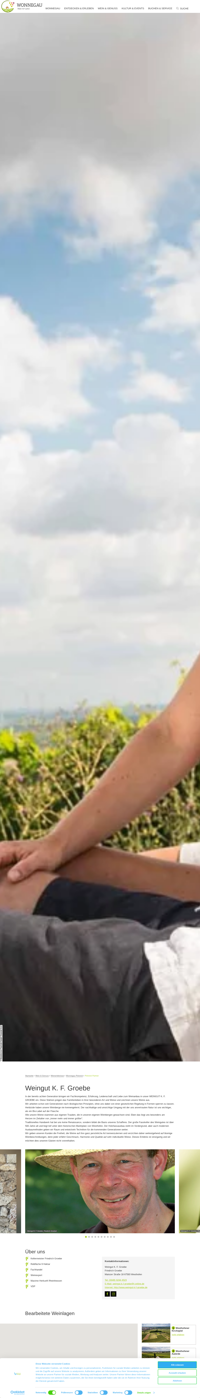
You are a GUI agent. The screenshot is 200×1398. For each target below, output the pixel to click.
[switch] (79, 1392)
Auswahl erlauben (177, 1373)
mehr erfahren (169, 1334)
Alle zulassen (177, 1365)
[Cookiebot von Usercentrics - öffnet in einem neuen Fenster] (18, 1393)
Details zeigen (144, 1392)
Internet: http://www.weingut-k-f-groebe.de (126, 1287)
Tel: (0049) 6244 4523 (116, 1280)
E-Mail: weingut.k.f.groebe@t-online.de (124, 1283)
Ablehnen (177, 1381)
